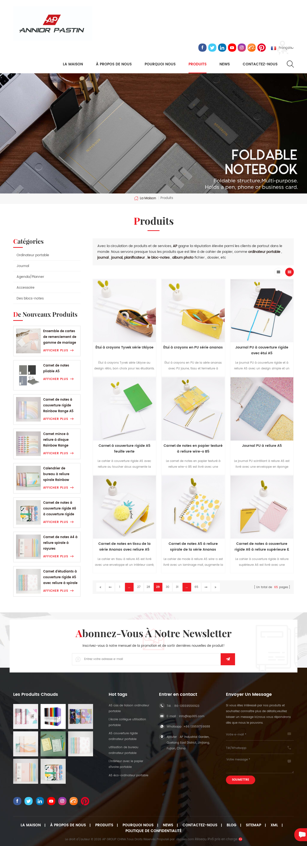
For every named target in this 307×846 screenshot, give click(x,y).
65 (196, 587)
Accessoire (26, 287)
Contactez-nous (260, 64)
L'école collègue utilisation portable (127, 722)
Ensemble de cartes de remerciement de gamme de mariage (59, 337)
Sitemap (253, 825)
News (224, 64)
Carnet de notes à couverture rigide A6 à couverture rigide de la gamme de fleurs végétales (59, 508)
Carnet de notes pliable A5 (56, 368)
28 (148, 587)
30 (167, 587)
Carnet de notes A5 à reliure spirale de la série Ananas (193, 546)
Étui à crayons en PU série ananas (193, 347)
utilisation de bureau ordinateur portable (123, 750)
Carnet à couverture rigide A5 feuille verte (124, 448)
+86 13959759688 (196, 726)
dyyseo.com (185, 839)
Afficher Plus (55, 350)
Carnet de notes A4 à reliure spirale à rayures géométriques (60, 543)
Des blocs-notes (30, 298)
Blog (231, 825)
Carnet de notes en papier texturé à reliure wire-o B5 (193, 448)
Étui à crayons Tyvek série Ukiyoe (124, 347)
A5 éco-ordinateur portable (128, 775)
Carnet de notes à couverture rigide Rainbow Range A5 (58, 405)
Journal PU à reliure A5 (262, 445)
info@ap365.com (191, 716)
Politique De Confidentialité (153, 831)
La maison (73, 64)
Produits (198, 64)
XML (274, 825)
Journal (23, 266)
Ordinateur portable (33, 255)
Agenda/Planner (30, 277)
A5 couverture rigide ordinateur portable (123, 736)
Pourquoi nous (138, 825)
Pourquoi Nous (160, 64)
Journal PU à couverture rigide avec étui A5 (261, 350)
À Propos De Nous (68, 825)
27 (139, 587)
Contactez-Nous (200, 825)
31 (177, 587)
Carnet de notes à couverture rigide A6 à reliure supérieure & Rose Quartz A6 (262, 547)
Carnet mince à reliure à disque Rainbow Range (56, 440)
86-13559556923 (186, 706)
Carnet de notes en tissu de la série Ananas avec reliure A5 (124, 546)
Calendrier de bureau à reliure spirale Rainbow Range (56, 474)
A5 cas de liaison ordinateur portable (129, 708)
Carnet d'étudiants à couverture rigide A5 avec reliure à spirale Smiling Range (60, 577)
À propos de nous (114, 64)
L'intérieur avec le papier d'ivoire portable (126, 764)
